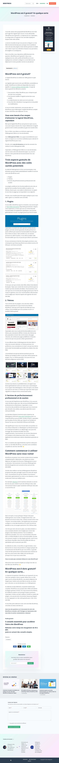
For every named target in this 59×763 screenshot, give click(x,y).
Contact (29, 761)
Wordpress (33, 15)
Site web (40, 707)
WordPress (42, 3)
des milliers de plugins (13, 206)
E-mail (25, 707)
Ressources (52, 3)
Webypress (7, 3)
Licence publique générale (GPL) (20, 87)
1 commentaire (24, 693)
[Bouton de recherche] (33, 3)
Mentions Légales (32, 759)
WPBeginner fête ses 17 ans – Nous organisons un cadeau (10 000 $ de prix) (11, 747)
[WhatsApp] (29, 646)
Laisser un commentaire (14, 727)
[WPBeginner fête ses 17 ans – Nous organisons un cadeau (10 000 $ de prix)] (4, 747)
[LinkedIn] (24, 646)
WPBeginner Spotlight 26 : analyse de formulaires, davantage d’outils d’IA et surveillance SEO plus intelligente (38, 747)
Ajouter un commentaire (14, 712)
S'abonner (30, 663)
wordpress (8, 639)
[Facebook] (15, 646)
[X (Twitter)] (19, 646)
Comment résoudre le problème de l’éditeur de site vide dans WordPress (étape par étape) (11, 692)
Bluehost (15, 482)
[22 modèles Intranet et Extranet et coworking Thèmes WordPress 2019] (29, 683)
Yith (37, 3)
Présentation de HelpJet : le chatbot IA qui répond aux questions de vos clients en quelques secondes (24, 747)
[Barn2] (49, 38)
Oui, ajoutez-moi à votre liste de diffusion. (17, 723)
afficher (15, 68)
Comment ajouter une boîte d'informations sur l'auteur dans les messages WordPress (48, 692)
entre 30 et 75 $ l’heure (24, 416)
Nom (10, 707)
